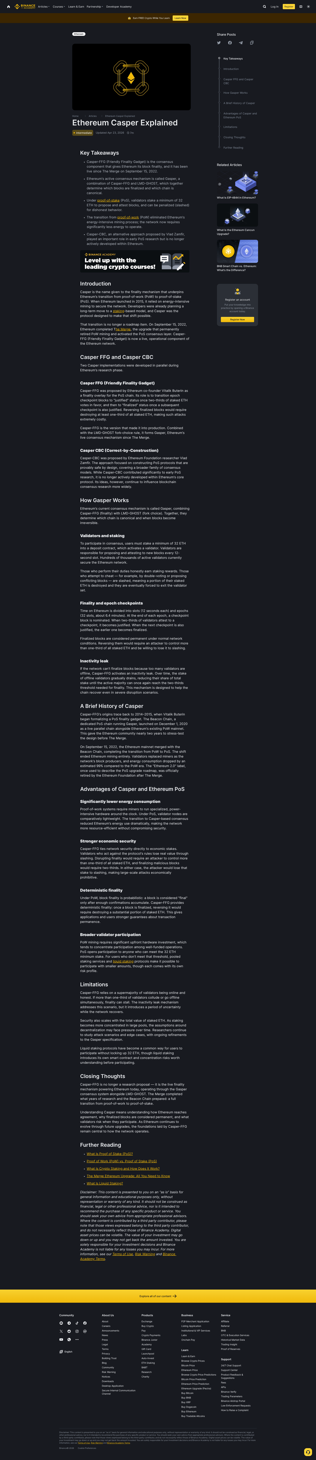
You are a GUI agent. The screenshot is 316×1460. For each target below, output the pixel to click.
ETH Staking (148, 1362)
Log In (274, 6)
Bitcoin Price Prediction (193, 1379)
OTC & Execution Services (235, 1335)
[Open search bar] (263, 7)
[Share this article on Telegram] (241, 43)
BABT (144, 1367)
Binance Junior (149, 1339)
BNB (223, 1330)
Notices (106, 1376)
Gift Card (146, 1349)
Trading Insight (229, 1344)
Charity (145, 1376)
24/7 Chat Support (231, 1365)
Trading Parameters (231, 1396)
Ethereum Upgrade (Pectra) (196, 1388)
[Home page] (24, 6)
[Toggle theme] (308, 6)
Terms (105, 1349)
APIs (223, 1387)
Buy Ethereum (188, 1411)
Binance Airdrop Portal (233, 1401)
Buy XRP (186, 1402)
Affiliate (225, 1321)
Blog (104, 1362)
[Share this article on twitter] (219, 43)
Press (105, 1339)
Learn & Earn (188, 1356)
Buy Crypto (148, 1326)
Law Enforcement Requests (235, 1405)
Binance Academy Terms (118, 1443)
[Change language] (301, 7)
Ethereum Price (189, 1370)
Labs (184, 1335)
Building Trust (109, 1358)
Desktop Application (113, 1385)
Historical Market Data (233, 1339)
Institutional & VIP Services (195, 1330)
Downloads (108, 1381)
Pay (144, 1330)
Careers (106, 1326)
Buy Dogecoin (188, 1406)
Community (108, 1367)
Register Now (237, 319)
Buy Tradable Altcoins (193, 1416)
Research (147, 1372)
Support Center (229, 1370)
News (105, 1335)
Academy (147, 1344)
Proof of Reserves (230, 1349)
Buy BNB (186, 1397)
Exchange (147, 1321)
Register (288, 6)
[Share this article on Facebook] (230, 43)
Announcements (110, 1330)
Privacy (106, 1353)
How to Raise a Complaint (235, 1410)
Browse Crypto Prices (193, 1360)
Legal (105, 1344)
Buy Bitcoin (187, 1393)
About (105, 1321)
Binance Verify (228, 1391)
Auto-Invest (148, 1358)
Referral (225, 1326)
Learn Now (180, 18)
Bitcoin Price (188, 1365)
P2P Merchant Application (195, 1321)
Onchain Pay (188, 1339)
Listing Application (191, 1326)
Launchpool (148, 1353)
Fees (223, 1382)
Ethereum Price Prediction (195, 1383)
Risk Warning (109, 1372)
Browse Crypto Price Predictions (198, 1374)
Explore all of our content (155, 1296)
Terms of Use (84, 1443)
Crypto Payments (151, 1335)
